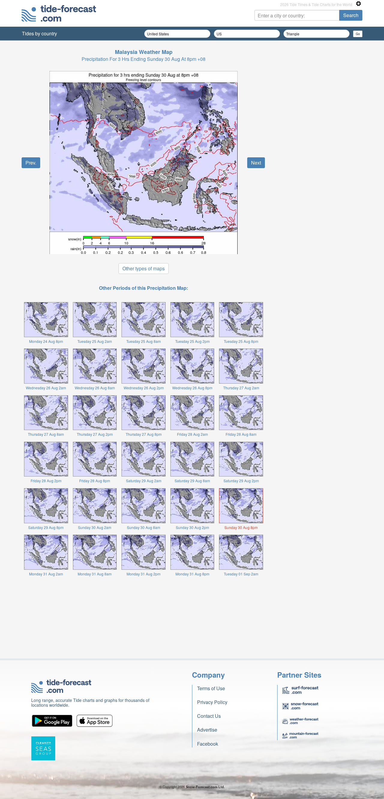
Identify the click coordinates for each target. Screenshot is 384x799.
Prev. (31, 162)
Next (256, 162)
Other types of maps (143, 268)
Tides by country (39, 33)
